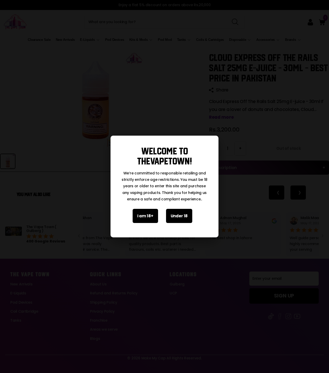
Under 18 (179, 216)
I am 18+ (145, 216)
